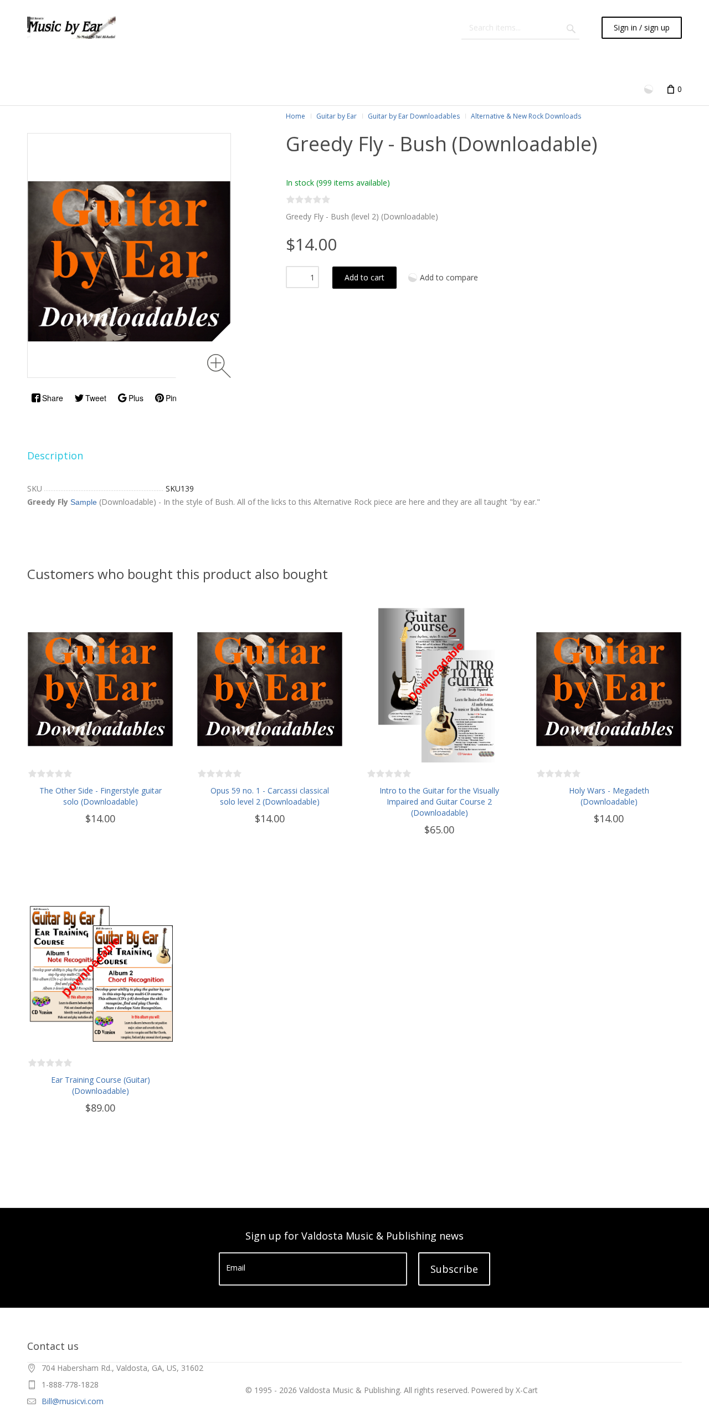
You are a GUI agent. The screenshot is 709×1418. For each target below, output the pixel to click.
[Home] (71, 28)
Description (55, 455)
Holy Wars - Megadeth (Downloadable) (609, 796)
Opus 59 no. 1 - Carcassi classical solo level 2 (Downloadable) (269, 796)
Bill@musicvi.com (73, 1401)
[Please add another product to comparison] (649, 88)
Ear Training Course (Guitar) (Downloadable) (100, 1085)
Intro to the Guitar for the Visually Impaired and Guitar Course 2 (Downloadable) (439, 801)
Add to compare (449, 277)
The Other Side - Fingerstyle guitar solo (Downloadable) (100, 796)
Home (295, 116)
